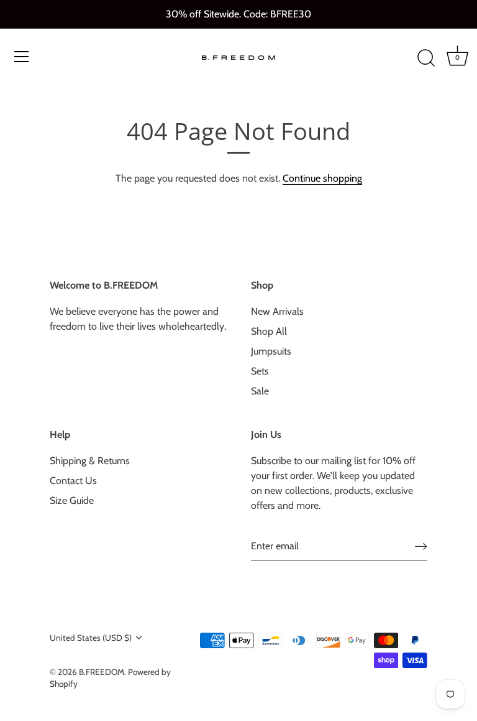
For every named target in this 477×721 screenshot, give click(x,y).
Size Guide (72, 500)
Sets (260, 371)
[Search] (426, 58)
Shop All (269, 331)
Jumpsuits (271, 351)
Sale (260, 391)
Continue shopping (322, 178)
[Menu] (21, 56)
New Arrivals (277, 311)
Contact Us (73, 480)
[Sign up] (421, 546)
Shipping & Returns (90, 461)
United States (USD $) (91, 638)
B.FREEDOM (101, 672)
